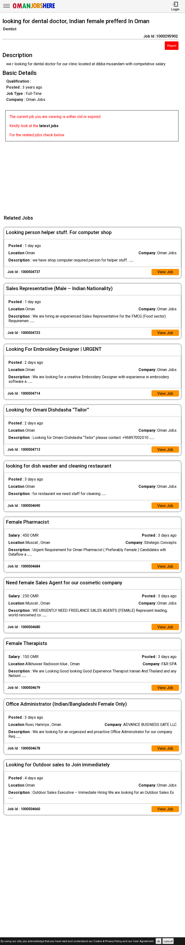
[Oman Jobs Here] (34, 8)
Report (171, 45)
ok (158, 941)
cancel (168, 941)
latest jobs (49, 126)
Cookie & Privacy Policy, (108, 941)
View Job (165, 272)
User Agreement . (144, 941)
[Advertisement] (94, 175)
